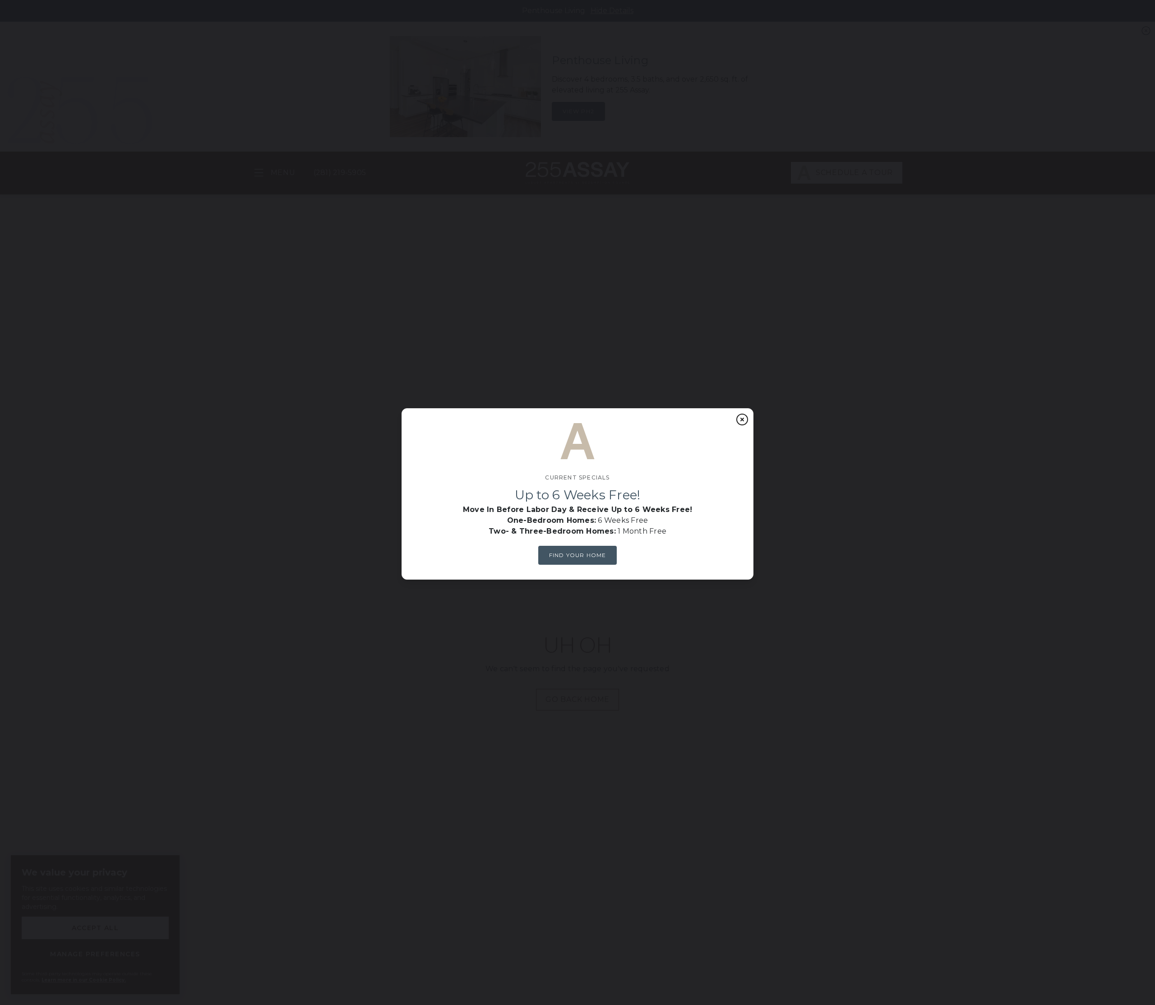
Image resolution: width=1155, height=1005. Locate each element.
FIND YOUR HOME (577, 555)
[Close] (742, 419)
